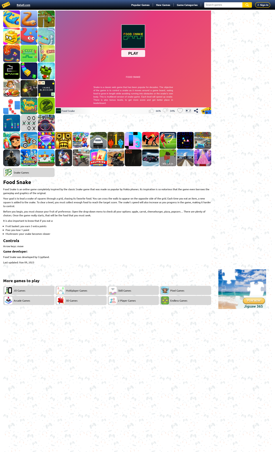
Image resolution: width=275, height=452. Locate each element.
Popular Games (140, 5)
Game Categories (187, 5)
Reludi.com (23, 5)
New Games (163, 5)
